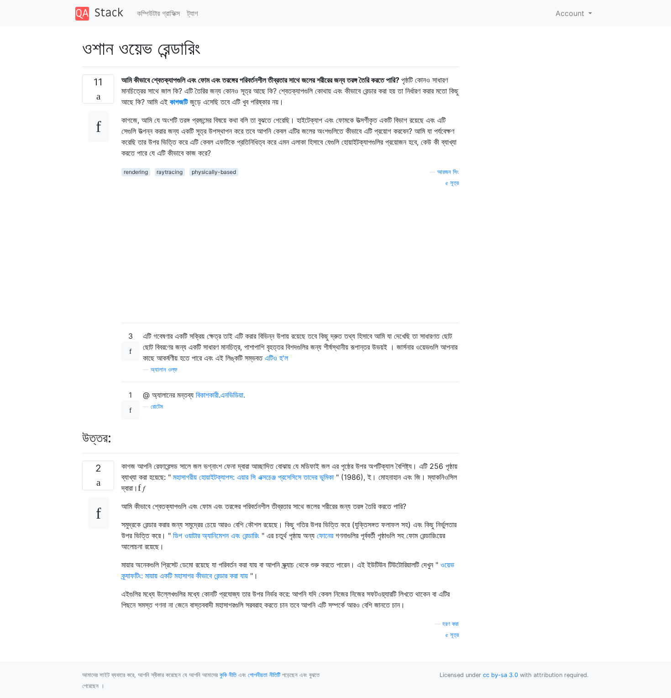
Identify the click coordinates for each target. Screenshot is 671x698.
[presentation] (141, 488)
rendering (136, 171)
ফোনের (325, 535)
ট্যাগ (192, 13)
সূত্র (453, 182)
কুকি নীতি (228, 675)
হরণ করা (450, 623)
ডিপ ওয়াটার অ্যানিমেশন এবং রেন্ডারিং (216, 535)
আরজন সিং (448, 171)
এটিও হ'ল (276, 357)
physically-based (214, 171)
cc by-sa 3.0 (500, 675)
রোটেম (157, 406)
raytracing (170, 171)
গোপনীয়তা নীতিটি (264, 675)
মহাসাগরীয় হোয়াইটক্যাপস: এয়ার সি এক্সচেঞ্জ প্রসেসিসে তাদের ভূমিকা (253, 477)
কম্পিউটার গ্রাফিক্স (158, 13)
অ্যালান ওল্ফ (164, 369)
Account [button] (571, 13)
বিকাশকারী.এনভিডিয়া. (220, 394)
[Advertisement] (290, 251)
